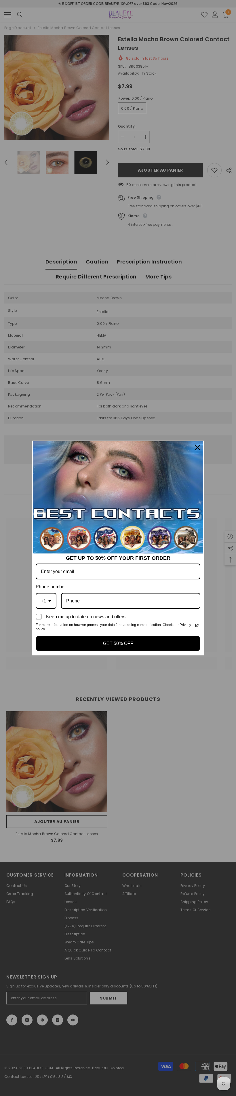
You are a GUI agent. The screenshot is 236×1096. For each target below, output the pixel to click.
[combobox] (46, 601)
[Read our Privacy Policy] (196, 625)
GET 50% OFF (118, 643)
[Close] (197, 447)
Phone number (51, 586)
